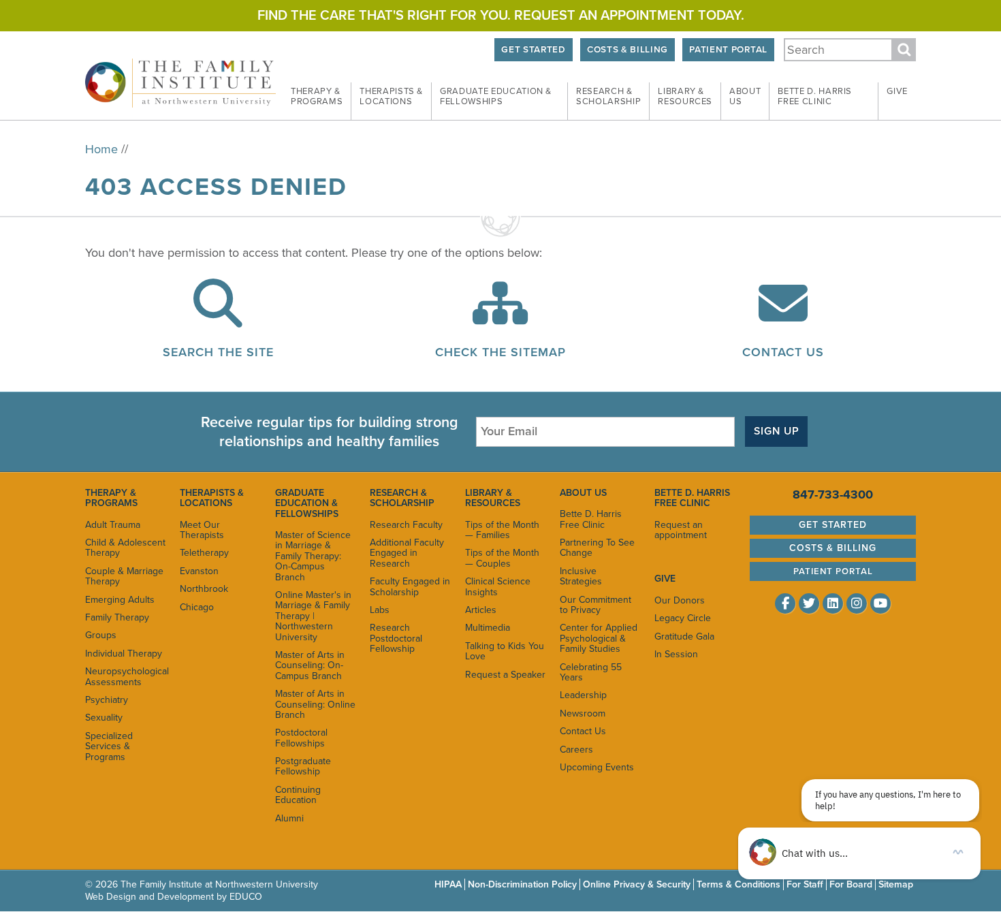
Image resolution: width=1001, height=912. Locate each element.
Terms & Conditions (738, 884)
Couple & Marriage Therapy (124, 576)
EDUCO (245, 896)
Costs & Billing (627, 49)
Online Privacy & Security (636, 884)
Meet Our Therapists (202, 530)
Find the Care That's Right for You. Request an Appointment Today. (500, 15)
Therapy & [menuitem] (317, 97)
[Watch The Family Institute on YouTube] (880, 603)
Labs (380, 610)
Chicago (197, 607)
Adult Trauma (112, 525)
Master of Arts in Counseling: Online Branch (315, 704)
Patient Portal (728, 49)
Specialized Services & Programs (109, 746)
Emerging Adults (120, 600)
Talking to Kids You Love (504, 651)
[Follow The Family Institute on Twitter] (809, 603)
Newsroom (582, 713)
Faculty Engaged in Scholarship (410, 586)
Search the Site (218, 352)
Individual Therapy (123, 653)
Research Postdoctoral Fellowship (396, 638)
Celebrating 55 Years (591, 672)
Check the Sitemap (500, 352)
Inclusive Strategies (581, 576)
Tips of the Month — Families (502, 530)
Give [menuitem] (897, 91)
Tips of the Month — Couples (502, 558)
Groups (100, 635)
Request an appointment (680, 530)
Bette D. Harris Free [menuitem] (815, 97)
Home (101, 149)
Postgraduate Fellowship (303, 766)
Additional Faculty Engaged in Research (407, 553)
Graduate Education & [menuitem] (496, 97)
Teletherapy (204, 553)
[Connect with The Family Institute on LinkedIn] (833, 603)
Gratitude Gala (684, 636)
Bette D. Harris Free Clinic (591, 519)
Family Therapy (117, 617)
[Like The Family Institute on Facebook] (785, 603)
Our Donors (679, 600)
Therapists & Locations (212, 498)
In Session (676, 654)
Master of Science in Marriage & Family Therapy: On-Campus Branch (313, 556)
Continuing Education (298, 795)
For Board (850, 884)
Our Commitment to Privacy (595, 605)
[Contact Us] (783, 317)
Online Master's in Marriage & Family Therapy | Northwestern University (313, 616)
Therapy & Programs (111, 498)
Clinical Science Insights (497, 586)
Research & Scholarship (402, 498)
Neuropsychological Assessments (125, 676)
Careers (576, 749)
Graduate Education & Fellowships (306, 503)
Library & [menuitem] (685, 97)
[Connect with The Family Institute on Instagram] (856, 603)
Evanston (199, 571)
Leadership (583, 695)
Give (665, 578)
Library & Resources (492, 498)
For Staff (804, 884)
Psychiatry (106, 700)
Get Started (533, 49)
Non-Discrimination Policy (522, 884)
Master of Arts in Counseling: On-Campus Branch (310, 665)
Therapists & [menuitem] (391, 97)
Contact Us (783, 352)
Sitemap (895, 884)
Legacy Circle (682, 618)
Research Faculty (406, 525)
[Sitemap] (500, 317)
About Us (583, 493)
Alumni (289, 818)
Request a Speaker (505, 674)
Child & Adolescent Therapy (125, 548)
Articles (480, 610)
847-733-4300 (833, 494)
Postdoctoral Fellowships (301, 738)
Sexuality (104, 717)
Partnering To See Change (597, 548)
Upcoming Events (597, 767)
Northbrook (204, 589)
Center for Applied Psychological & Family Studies (598, 638)
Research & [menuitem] (608, 97)
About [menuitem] (745, 97)
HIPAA (448, 884)
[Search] (217, 317)
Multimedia (487, 627)
